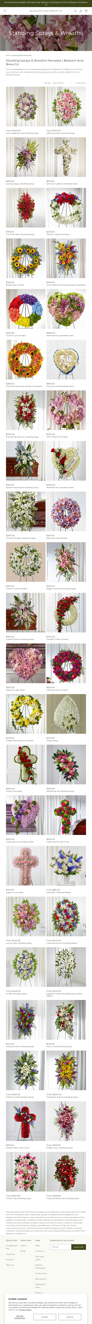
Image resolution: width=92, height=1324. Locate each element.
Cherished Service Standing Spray (61, 943)
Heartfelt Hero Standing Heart (60, 487)
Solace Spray (52, 741)
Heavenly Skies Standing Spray (20, 1046)
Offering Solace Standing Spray (60, 133)
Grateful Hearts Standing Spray (20, 639)
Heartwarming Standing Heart (60, 335)
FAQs (37, 1246)
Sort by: (47, 83)
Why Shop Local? (39, 1258)
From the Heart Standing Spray (20, 234)
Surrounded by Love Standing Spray (22, 133)
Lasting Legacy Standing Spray (20, 184)
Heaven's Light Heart (15, 690)
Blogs (23, 1251)
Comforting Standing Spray (18, 1198)
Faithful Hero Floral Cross (17, 1148)
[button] (5, 11)
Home (8, 55)
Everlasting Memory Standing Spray (22, 437)
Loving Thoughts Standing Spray (21, 538)
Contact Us (40, 1251)
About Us (10, 1265)
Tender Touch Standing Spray (59, 1148)
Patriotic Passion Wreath (57, 234)
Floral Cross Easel (14, 791)
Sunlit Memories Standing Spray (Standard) (66, 285)
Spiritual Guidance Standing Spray (62, 184)
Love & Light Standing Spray (19, 943)
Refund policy (41, 1279)
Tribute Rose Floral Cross (57, 842)
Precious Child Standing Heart (60, 386)
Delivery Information (40, 1266)
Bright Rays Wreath (15, 285)
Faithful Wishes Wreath (16, 589)
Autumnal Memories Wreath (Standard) (24, 386)
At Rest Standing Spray (16, 994)
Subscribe (78, 1247)
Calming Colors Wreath (57, 690)
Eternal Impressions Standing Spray (22, 487)
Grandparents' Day (12, 1247)
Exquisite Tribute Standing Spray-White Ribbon (64, 995)
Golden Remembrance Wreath (19, 741)
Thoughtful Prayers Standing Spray (62, 1097)
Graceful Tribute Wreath (57, 639)
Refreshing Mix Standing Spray (60, 791)
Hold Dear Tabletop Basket (58, 892)
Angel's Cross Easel (14, 892)
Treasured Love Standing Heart (20, 842)
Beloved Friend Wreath (57, 538)
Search (23, 1246)
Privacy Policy (25, 1310)
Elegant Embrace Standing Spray (61, 589)
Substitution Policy (40, 1285)
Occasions (10, 1254)
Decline (69, 1317)
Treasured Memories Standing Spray (62, 1198)
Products (10, 1259)
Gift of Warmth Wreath (57, 437)
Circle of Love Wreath (16, 335)
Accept (45, 1317)
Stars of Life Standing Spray (59, 1046)
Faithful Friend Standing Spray (20, 1097)
